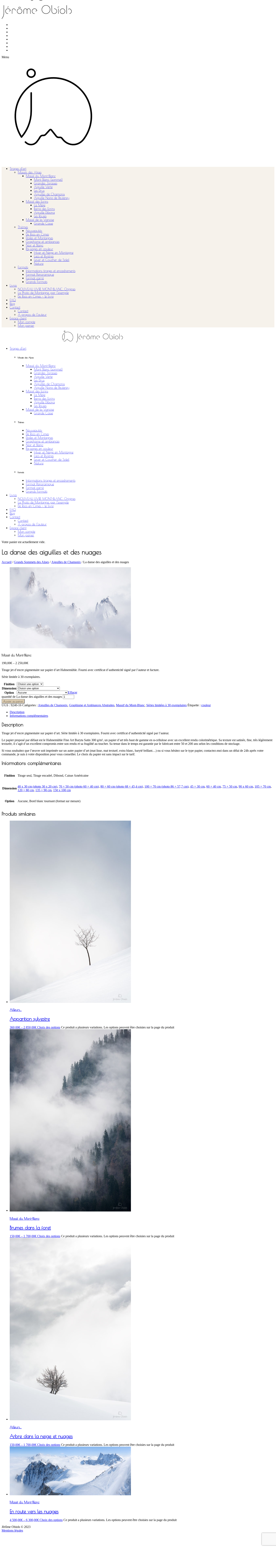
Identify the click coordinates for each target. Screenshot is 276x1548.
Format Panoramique (40, 274)
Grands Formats (36, 282)
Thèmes (23, 227)
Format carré (35, 278)
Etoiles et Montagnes (39, 238)
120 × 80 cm (26, 790)
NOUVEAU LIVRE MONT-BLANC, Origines (46, 289)
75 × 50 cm (229, 786)
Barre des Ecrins (44, 209)
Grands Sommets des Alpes (31, 562)
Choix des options (48, 1027)
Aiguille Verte (43, 187)
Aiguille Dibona (44, 212)
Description (17, 712)
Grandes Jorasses (45, 183)
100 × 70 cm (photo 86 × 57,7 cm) (166, 786)
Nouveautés (34, 231)
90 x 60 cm (246, 786)
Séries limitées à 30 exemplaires (166, 705)
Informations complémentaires (29, 715)
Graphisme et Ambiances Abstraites (91, 705)
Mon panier (26, 325)
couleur (206, 705)
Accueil (7, 562)
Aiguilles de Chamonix (49, 194)
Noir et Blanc (34, 245)
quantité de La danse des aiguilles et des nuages (32, 696)
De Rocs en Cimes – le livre (36, 296)
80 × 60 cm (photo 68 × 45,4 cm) (121, 786)
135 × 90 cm (43, 790)
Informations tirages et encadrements (50, 271)
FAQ (13, 300)
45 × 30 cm (197, 786)
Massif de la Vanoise (40, 220)
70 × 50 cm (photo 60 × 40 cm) (79, 786)
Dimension (9, 688)
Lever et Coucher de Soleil (51, 260)
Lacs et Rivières (44, 256)
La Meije (39, 205)
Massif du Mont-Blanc (41, 176)
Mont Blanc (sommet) (48, 179)
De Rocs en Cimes (37, 234)
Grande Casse (43, 223)
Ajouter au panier (13, 701)
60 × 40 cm (213, 786)
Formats (23, 267)
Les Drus (39, 190)
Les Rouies (40, 216)
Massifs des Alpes (29, 172)
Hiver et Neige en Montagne (53, 252)
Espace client (18, 318)
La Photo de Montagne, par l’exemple (43, 293)
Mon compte (26, 322)
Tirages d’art (18, 168)
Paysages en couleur (39, 249)
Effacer (72, 692)
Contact (15, 307)
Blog (12, 304)
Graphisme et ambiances (42, 241)
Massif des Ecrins (37, 201)
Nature (38, 263)
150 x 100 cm (62, 790)
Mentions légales (12, 1530)
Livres (13, 285)
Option (9, 692)
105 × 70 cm (263, 786)
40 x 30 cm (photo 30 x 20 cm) (37, 786)
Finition (9, 684)
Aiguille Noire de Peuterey (51, 198)
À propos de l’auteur (32, 314)
